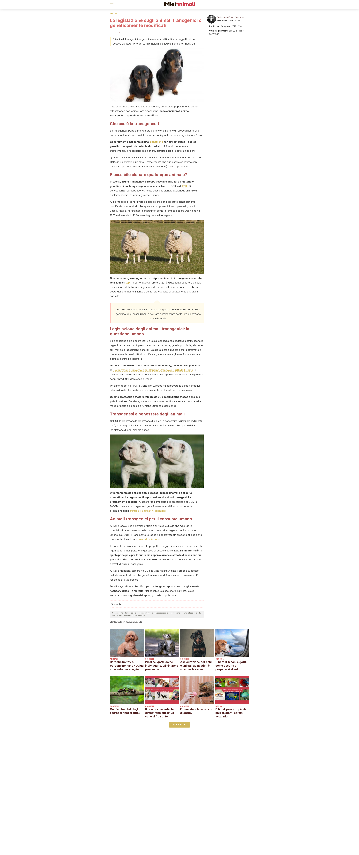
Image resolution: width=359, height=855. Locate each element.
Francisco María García (229, 20)
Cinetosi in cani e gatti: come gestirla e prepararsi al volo (231, 665)
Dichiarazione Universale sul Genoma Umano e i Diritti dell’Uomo (153, 370)
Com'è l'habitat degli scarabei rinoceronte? (125, 711)
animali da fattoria (149, 539)
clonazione (156, 141)
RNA (184, 186)
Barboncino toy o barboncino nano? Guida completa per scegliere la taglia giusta (127, 665)
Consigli (149, 659)
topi (128, 282)
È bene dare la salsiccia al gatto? (196, 711)
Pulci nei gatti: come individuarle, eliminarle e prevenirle (161, 665)
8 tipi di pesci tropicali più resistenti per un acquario (230, 713)
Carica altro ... (179, 724)
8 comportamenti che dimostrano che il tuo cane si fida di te (159, 713)
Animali (114, 659)
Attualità (113, 14)
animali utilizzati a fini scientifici (147, 510)
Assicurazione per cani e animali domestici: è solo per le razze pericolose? (196, 665)
